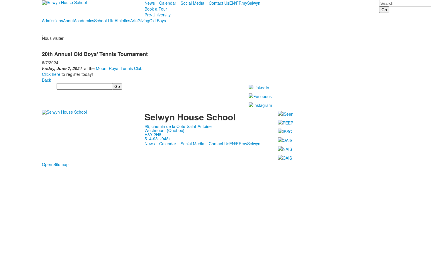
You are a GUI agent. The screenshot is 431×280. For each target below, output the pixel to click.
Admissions (52, 20)
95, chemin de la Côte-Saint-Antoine (178, 126)
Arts (134, 20)
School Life (104, 20)
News (150, 3)
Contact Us (219, 3)
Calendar (167, 3)
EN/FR (235, 3)
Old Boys (157, 20)
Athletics (122, 20)
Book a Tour (156, 9)
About (68, 20)
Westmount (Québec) (164, 130)
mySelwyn (251, 3)
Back (46, 80)
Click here (51, 74)
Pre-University (158, 15)
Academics (84, 20)
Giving (143, 20)
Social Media (192, 3)
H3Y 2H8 (153, 134)
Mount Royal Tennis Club (119, 68)
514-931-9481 (158, 138)
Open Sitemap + (57, 164)
